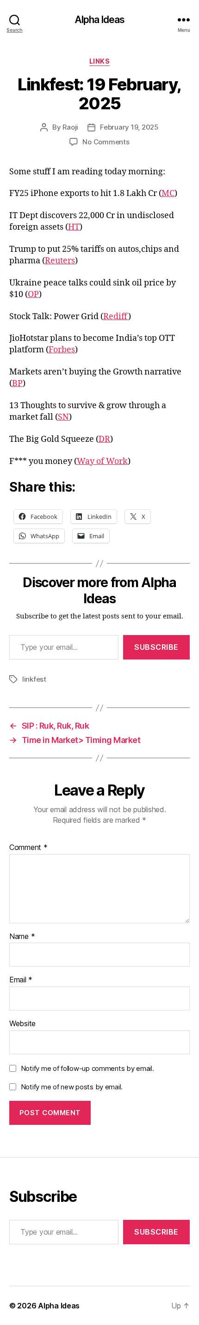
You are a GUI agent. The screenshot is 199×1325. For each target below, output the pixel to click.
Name (22, 937)
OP (33, 294)
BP (17, 383)
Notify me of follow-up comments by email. (87, 1068)
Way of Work (102, 461)
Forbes (62, 350)
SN (63, 417)
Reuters (60, 260)
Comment (28, 848)
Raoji (70, 127)
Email (20, 980)
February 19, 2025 (129, 127)
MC (168, 193)
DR (104, 439)
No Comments (105, 141)
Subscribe (156, 647)
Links (99, 61)
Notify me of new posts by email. (72, 1086)
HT (74, 227)
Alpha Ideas (99, 19)
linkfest (34, 679)
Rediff (115, 316)
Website (22, 1024)
